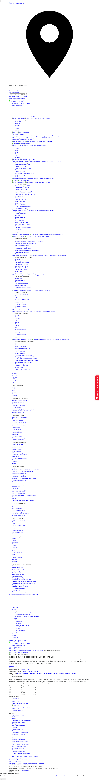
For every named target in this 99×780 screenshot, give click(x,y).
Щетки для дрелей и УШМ (22, 224)
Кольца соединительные (22, 299)
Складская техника (43, 236)
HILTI (16, 127)
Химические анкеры (44, 118)
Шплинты (17, 332)
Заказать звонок (33, 756)
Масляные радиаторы (21, 283)
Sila (16, 155)
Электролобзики (20, 201)
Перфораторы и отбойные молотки (25, 194)
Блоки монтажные (20, 344)
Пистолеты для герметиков (23, 227)
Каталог (33, 116)
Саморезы (30, 139)
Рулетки (17, 231)
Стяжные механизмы (21, 296)
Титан (16, 152)
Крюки (17, 301)
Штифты (17, 325)
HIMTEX (17, 130)
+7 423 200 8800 (23, 96)
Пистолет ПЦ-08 (20, 205)
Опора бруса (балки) (21, 166)
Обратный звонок (14, 92)
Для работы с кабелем (21, 266)
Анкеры (26, 134)
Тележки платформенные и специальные (26, 250)
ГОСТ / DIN (15, 607)
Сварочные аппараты (21, 208)
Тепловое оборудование (50, 274)
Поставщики (18, 623)
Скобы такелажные (20, 304)
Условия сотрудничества (22, 625)
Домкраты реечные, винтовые (23, 362)
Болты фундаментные (46, 137)
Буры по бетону (19, 220)
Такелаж (27, 309)
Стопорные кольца (20, 329)
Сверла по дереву (20, 217)
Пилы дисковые (19, 198)
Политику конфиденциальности (65, 776)
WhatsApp (13, 101)
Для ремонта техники (21, 269)
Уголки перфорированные (22, 164)
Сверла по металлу (20, 213)
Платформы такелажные (22, 252)
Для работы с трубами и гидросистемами (27, 268)
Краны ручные (19, 367)
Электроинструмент (44, 182)
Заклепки (28, 143)
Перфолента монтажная (22, 170)
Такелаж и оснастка (44, 290)
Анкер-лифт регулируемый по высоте (26, 173)
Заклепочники (19, 229)
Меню (32, 606)
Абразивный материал (21, 222)
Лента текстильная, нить (22, 294)
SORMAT (17, 123)
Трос (16, 327)
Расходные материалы (47, 210)
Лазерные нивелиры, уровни (23, 206)
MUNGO (17, 125)
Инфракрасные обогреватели (23, 287)
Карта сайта (12, 763)
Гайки (16, 320)
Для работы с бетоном (21, 264)
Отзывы (17, 628)
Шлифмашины (19, 196)
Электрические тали (21, 351)
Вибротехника (19, 259)
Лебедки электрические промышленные (26, 360)
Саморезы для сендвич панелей (61, 136)
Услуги (14, 609)
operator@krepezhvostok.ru (17, 98)
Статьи (14, 633)
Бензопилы (18, 203)
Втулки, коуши (19, 302)
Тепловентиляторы (20, 285)
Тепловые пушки (20, 280)
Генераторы (18, 261)
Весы (16, 254)
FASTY (17, 128)
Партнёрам (15, 632)
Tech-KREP (18, 121)
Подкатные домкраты (21, 365)
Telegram (20, 101)
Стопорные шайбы (20, 334)
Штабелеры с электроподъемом (24, 247)
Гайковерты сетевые (21, 189)
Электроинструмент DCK (22, 186)
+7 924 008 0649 (27, 669)
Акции (14, 635)
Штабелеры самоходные (22, 245)
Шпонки (17, 337)
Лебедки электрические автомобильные (26, 358)
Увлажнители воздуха (21, 289)
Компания (15, 618)
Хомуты (26, 180)
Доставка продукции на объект (24, 613)
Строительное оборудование (57, 255)
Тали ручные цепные (21, 346)
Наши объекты (19, 627)
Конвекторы (18, 278)
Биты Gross (18, 226)
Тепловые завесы (20, 282)
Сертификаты (19, 621)
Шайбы (17, 322)
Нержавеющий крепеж (48, 311)
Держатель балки (20, 171)
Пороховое (31, 159)
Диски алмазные (20, 219)
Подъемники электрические (23, 248)
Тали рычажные (19, 350)
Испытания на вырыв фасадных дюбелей (27, 616)
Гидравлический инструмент (23, 369)
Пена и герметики (41, 145)
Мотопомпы (18, 271)
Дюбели (26, 132)
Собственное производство (55, 234)
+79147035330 (13, 96)
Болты (17, 317)
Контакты (15, 637)
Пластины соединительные (23, 168)
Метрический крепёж (46, 141)
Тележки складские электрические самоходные (29, 241)
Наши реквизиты (20, 630)
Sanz (16, 150)
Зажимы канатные (20, 306)
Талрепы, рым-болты (21, 308)
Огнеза (17, 148)
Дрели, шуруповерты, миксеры (24, 191)
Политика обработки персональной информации (31, 763)
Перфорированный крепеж (54, 161)
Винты (17, 315)
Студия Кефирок (25, 770)
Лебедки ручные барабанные (23, 355)
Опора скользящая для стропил (24, 175)
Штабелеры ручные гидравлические (25, 243)
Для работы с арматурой (22, 262)
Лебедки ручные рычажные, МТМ (24, 357)
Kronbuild (17, 157)
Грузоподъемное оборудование (60, 339)
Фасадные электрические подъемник (26, 273)
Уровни (17, 232)
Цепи (16, 297)
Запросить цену (13, 666)
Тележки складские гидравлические (25, 240)
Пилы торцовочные (20, 199)
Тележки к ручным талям (22, 348)
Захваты (17, 343)
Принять (3, 778)
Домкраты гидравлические (23, 364)
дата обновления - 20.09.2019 (23, 594)
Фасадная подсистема (47, 178)
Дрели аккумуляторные (22, 187)
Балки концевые (19, 353)
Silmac (17, 154)
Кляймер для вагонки (21, 176)
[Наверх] (0, 1)
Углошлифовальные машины (23, 192)
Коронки (17, 215)
